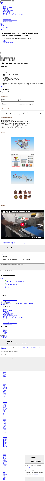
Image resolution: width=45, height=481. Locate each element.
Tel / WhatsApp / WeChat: (5, 301)
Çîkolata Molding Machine (8, 10)
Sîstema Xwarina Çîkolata (7, 7)
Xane (1, 3)
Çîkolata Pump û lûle (7, 16)
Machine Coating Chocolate (8, 11)
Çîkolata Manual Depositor (10, 287)
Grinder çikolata (6, 312)
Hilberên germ (21, 303)
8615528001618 (3, 337)
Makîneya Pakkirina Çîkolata (8, 17)
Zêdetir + (2, 278)
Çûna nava (2, 25)
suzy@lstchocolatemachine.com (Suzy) (10, 300)
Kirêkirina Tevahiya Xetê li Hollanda (10, 20)
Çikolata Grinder (6, 9)
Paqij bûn (2, 29)
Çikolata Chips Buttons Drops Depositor (12, 290)
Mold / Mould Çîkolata (7, 19)
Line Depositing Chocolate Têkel (11, 284)
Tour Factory (5, 27)
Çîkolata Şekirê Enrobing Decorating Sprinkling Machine (13, 14)
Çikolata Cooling (6, 15)
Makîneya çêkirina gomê (7, 21)
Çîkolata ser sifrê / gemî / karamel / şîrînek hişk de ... (14, 281)
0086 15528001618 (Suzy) (5, 302)
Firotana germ (5, 6)
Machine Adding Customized (8, 13)
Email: (1, 299)
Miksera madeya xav (6, 8)
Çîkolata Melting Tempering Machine (10, 12)
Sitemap (25, 303)
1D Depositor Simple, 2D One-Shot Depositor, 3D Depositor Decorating (16, 243)
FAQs (1, 24)
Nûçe (1, 23)
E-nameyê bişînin (3, 336)
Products (2, 4)
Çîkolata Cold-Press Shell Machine (9, 242)
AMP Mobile (30, 303)
